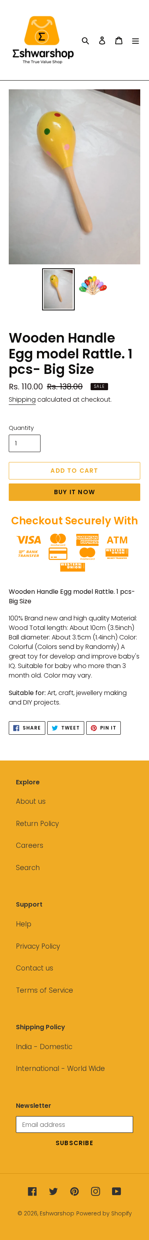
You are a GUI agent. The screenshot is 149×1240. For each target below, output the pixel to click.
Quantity (21, 428)
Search (28, 867)
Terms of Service (44, 990)
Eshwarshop (57, 1213)
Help (23, 924)
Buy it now (74, 492)
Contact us (34, 968)
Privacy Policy (38, 946)
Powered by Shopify (104, 1213)
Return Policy (37, 823)
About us (31, 801)
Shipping (22, 399)
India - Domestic (44, 1046)
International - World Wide (60, 1068)
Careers (29, 845)
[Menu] (135, 40)
